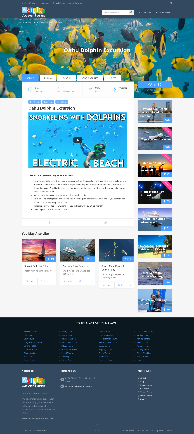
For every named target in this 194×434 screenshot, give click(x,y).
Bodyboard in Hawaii (33, 342)
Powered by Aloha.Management (150, 431)
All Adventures (164, 12)
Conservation (146, 385)
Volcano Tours (143, 346)
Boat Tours (34, 102)
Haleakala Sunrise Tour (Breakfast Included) (152, 166)
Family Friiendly (30, 360)
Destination (144, 12)
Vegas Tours (146, 392)
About (143, 377)
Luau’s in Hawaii (106, 335)
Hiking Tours (67, 346)
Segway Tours (105, 349)
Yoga (139, 360)
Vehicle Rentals (143, 338)
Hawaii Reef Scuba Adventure (152, 220)
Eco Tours (48, 102)
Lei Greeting (104, 331)
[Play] (77, 140)
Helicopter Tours (69, 342)
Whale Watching (144, 353)
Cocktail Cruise (30, 349)
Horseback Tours (69, 349)
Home (24, 22)
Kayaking (65, 356)
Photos (112, 78)
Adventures (34, 22)
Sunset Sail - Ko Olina (36, 266)
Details (30, 78)
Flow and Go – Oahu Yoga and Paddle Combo (153, 112)
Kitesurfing (66, 360)
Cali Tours (144, 388)
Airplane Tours (30, 331)
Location (66, 78)
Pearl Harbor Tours (108, 338)
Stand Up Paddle (106, 360)
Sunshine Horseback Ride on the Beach (154, 247)
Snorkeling (61, 102)
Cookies (169, 431)
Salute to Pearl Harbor (155, 139)
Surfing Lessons (144, 335)
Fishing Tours (67, 331)
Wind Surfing (142, 356)
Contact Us (145, 399)
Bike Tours (29, 335)
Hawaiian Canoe (68, 338)
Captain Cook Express (75, 266)
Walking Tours (143, 349)
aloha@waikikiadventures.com (78, 386)
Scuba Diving (104, 346)
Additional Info (90, 78)
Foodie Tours (67, 335)
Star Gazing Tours (145, 331)
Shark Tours (104, 353)
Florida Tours (146, 395)
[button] (154, 90)
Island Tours (67, 353)
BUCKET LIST (30, 346)
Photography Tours (108, 342)
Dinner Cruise (30, 353)
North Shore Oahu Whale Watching (152, 274)
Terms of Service (127, 431)
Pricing (48, 78)
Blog (142, 381)
